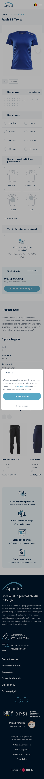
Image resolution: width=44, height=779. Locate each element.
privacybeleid (22, 386)
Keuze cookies (22, 406)
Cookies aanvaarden (22, 396)
